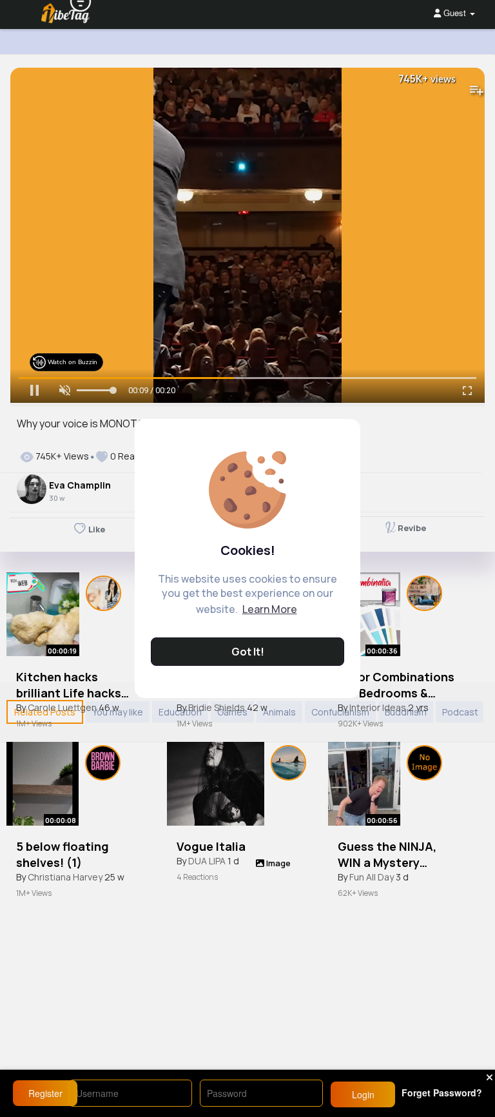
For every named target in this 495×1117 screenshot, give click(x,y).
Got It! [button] (247, 652)
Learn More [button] (269, 609)
